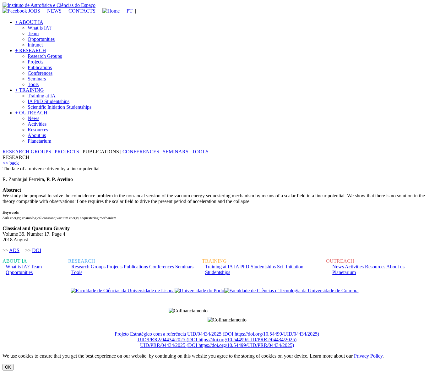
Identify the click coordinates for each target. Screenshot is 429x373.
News (33, 118)
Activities (37, 124)
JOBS (34, 11)
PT (130, 11)
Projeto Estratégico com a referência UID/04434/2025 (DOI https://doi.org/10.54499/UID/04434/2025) (217, 334)
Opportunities (41, 39)
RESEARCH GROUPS (27, 151)
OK (8, 367)
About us (37, 135)
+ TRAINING (29, 90)
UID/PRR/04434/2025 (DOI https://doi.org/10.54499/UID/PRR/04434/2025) (217, 345)
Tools (33, 84)
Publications (40, 67)
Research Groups (45, 56)
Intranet (35, 44)
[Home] (108, 11)
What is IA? (40, 27)
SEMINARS (175, 151)
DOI (36, 250)
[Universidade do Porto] (199, 290)
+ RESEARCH (30, 50)
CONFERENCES (140, 151)
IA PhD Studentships (48, 101)
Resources (38, 129)
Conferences (40, 73)
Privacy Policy (368, 356)
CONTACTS (81, 11)
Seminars (37, 78)
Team (33, 33)
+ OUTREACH (31, 112)
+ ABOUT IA (29, 22)
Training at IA (42, 95)
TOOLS (200, 151)
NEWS (54, 11)
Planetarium (39, 141)
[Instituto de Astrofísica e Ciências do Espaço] (49, 5)
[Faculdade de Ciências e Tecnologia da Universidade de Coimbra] (291, 290)
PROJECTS (67, 151)
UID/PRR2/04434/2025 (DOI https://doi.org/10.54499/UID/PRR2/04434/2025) (217, 339)
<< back (11, 163)
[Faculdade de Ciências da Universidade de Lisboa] (123, 290)
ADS (14, 250)
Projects (35, 61)
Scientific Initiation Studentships (59, 107)
